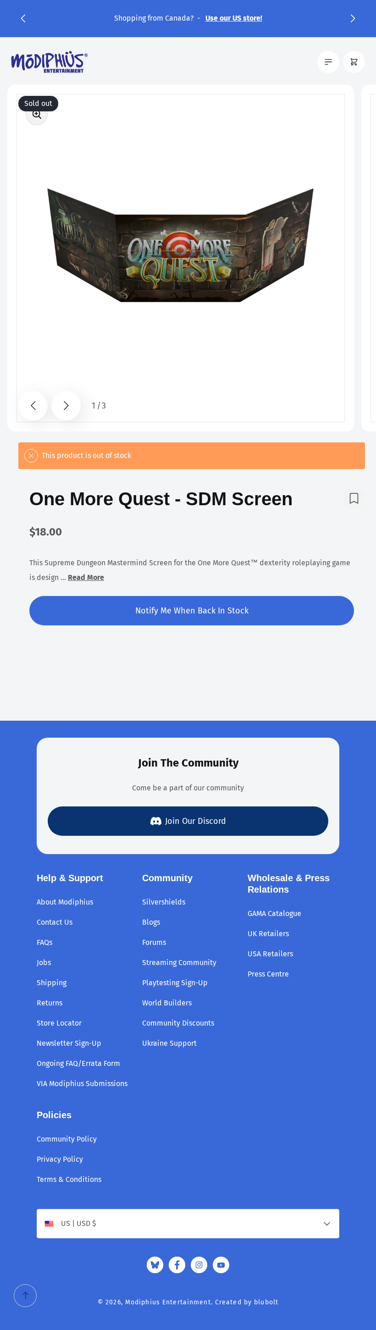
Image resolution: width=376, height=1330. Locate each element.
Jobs (44, 962)
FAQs (44, 942)
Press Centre (268, 974)
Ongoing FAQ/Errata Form (78, 1063)
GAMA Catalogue (274, 913)
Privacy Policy (60, 1159)
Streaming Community (179, 962)
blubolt (266, 1302)
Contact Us (54, 922)
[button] (23, 18)
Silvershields (163, 902)
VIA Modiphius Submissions (82, 1083)
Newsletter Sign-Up (69, 1043)
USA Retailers (270, 953)
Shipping (51, 982)
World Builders (167, 1003)
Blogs (151, 922)
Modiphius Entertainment (168, 1302)
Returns (49, 1003)
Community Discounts (178, 1023)
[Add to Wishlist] (354, 498)
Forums (154, 942)
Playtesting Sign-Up (175, 982)
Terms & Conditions (69, 1179)
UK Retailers (268, 933)
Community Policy (67, 1139)
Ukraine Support (169, 1043)
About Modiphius (65, 902)
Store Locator (59, 1023)
